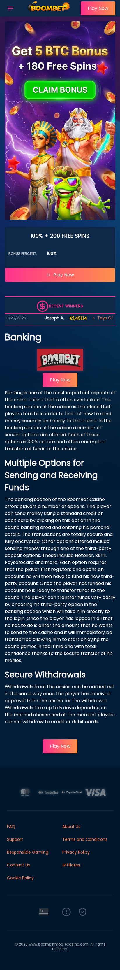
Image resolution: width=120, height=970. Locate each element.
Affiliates (71, 865)
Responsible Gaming (27, 852)
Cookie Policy (20, 878)
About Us (71, 826)
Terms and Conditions (84, 839)
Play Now (98, 8)
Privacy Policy (76, 852)
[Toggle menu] (10, 8)
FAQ (11, 826)
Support (15, 839)
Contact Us (18, 865)
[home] (48, 12)
